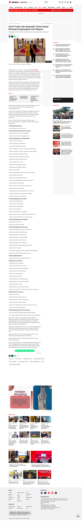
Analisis (18, 495)
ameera (11, 7)
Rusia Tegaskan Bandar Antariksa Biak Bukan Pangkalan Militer (63, 45)
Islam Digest (28, 494)
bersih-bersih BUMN (12, 361)
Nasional (11, 10)
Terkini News (56, 105)
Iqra (18, 494)
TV (67, 7)
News (13, 23)
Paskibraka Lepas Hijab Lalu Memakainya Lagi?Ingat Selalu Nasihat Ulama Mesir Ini (13, 98)
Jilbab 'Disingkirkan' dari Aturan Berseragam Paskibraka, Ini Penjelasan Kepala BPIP (35, 99)
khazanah (30, 7)
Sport (20, 10)
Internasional (25, 10)
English (27, 499)
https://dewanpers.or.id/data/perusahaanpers (18, 514)
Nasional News (17, 23)
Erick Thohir (35, 70)
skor (25, 7)
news (39, 7)
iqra (36, 7)
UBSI (30, 10)
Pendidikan (16, 10)
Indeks (71, 7)
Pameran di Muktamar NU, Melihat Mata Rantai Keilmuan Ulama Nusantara (64, 71)
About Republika (12, 506)
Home (10, 23)
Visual (18, 499)
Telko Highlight (35, 10)
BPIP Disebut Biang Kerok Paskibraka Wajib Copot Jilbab (24, 97)
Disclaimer (11, 508)
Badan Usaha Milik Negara (34, 361)
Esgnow (10, 499)
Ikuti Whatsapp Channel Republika (25, 350)
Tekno (18, 497)
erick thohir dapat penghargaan (14, 364)
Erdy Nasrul (13, 33)
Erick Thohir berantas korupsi (39, 358)
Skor (27, 492)
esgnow (58, 7)
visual (63, 7)
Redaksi (19, 506)
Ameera (10, 492)
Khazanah (10, 494)
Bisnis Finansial (51, 7)
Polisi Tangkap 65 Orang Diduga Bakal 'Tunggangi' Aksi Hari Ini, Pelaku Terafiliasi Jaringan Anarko (63, 50)
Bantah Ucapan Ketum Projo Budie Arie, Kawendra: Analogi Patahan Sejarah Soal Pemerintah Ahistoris (63, 76)
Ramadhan (19, 500)
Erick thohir (11, 358)
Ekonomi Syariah (19, 7)
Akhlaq (42, 361)
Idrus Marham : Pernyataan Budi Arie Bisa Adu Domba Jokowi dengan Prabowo (64, 66)
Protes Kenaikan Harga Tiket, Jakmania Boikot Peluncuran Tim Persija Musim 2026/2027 (63, 55)
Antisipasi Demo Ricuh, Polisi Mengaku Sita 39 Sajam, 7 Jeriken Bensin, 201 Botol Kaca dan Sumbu (63, 60)
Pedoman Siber (29, 506)
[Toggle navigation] (10, 2)
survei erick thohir (18, 358)
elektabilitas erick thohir (27, 358)
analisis (44, 7)
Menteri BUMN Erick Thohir (23, 361)
